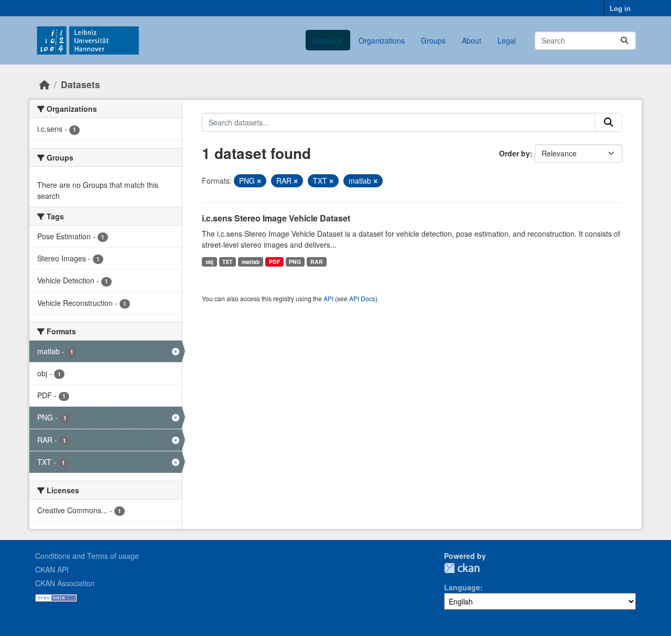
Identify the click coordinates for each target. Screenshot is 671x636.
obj (209, 262)
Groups (433, 40)
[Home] (44, 84)
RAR (316, 262)
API (328, 298)
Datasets (327, 40)
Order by (514, 153)
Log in (620, 8)
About (471, 40)
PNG (295, 262)
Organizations (382, 40)
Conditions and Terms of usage (87, 555)
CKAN (462, 568)
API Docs (362, 298)
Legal (506, 40)
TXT (227, 262)
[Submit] (624, 40)
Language (462, 587)
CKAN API (52, 569)
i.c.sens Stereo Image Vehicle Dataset (276, 218)
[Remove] (259, 181)
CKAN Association (65, 583)
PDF (274, 262)
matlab (250, 262)
